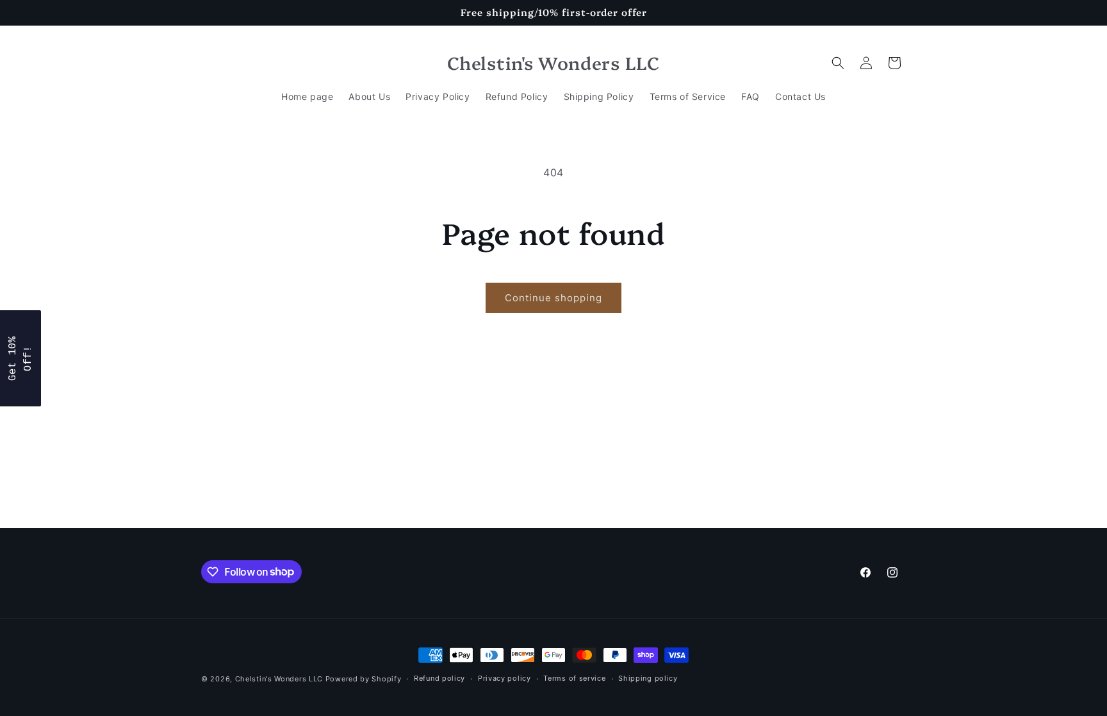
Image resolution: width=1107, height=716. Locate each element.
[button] (838, 63)
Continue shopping (553, 298)
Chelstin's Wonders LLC (279, 678)
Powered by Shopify (363, 678)
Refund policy (439, 678)
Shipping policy (648, 678)
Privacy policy (504, 678)
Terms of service (574, 678)
